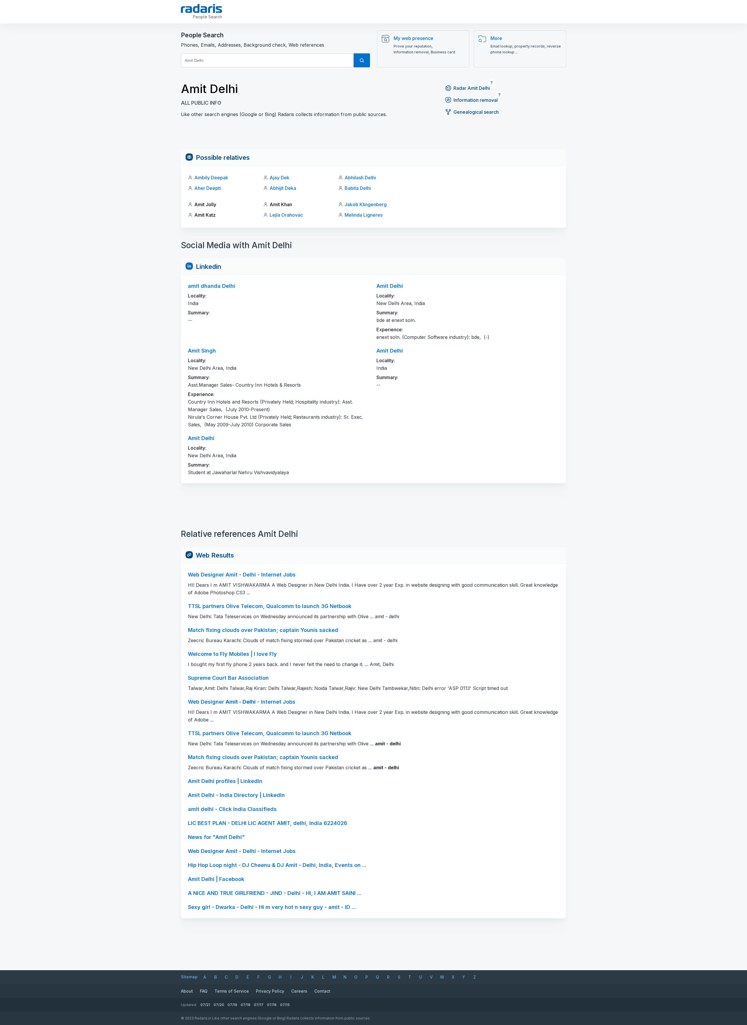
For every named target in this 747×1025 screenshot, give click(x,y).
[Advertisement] (373, 136)
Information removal (475, 100)
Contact (322, 991)
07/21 (205, 1005)
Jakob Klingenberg (366, 204)
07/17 (258, 1005)
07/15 (285, 1005)
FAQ (203, 991)
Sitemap (189, 976)
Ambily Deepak (211, 178)
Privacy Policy (270, 991)
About (187, 991)
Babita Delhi (358, 188)
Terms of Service (231, 991)
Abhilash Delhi (360, 178)
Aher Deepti (207, 188)
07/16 (272, 1005)
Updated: (189, 1005)
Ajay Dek (279, 178)
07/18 (245, 1005)
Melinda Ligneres (364, 215)
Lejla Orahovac (286, 215)
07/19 (232, 1005)
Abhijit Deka (283, 188)
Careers (299, 991)
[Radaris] (201, 8)
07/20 (219, 1005)
